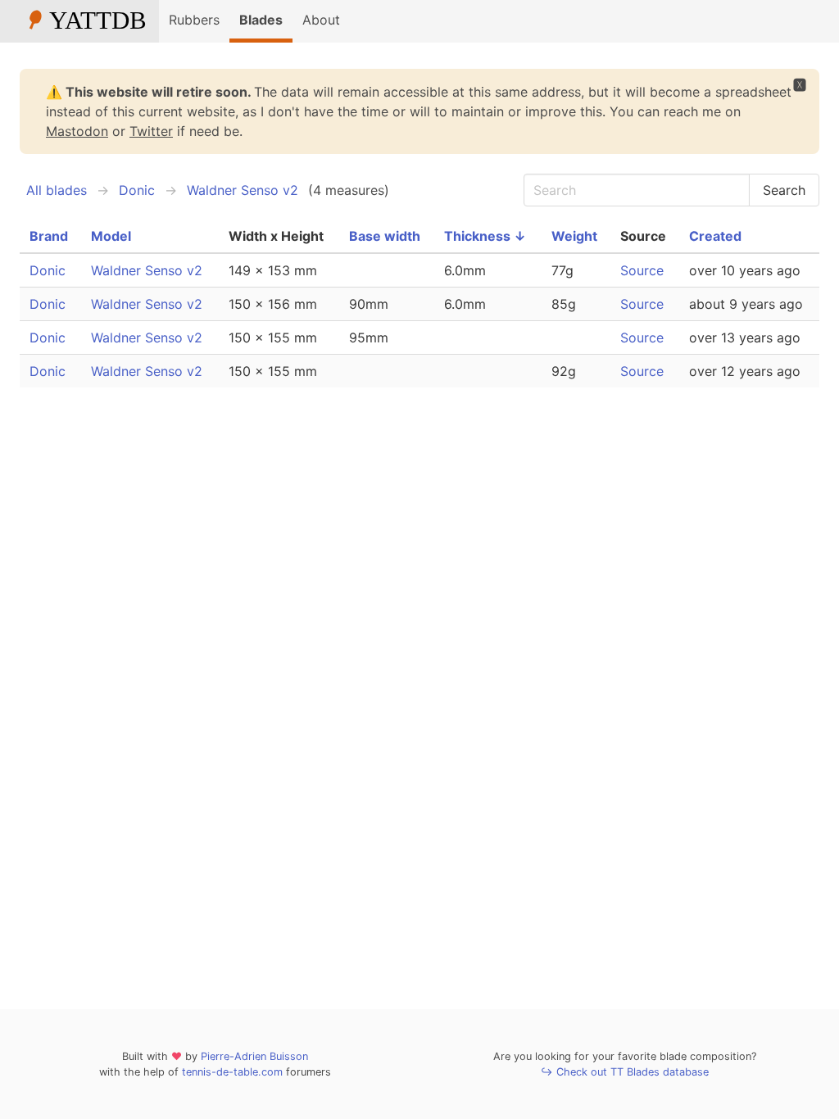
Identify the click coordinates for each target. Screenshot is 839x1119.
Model (111, 236)
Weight (574, 236)
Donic (137, 190)
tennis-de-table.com (232, 1072)
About (321, 19)
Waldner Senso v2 (242, 190)
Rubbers (194, 19)
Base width (384, 236)
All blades (56, 190)
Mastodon (77, 131)
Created (715, 236)
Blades (261, 19)
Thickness (485, 236)
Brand (48, 236)
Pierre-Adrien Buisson (254, 1056)
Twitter (151, 131)
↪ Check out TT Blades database (625, 1072)
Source (642, 270)
